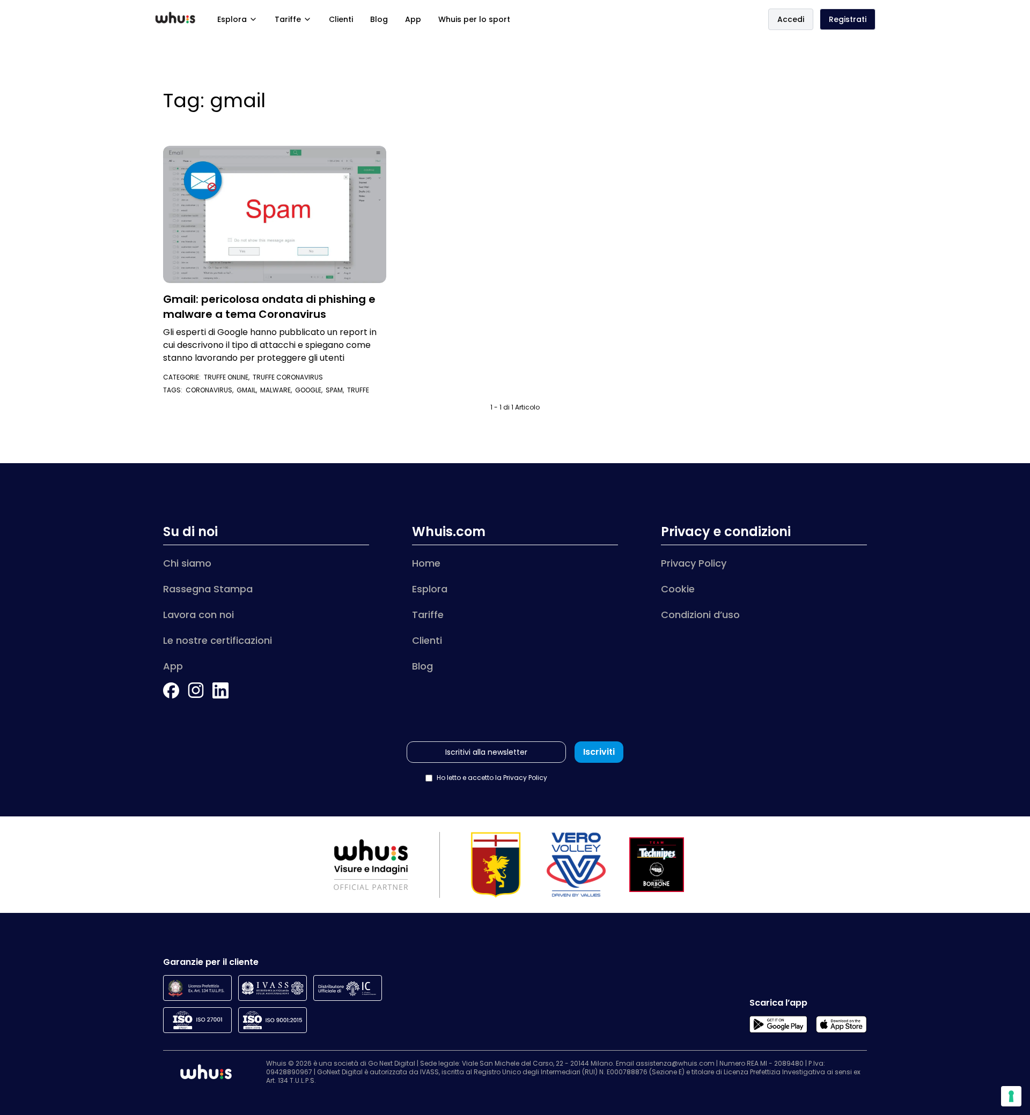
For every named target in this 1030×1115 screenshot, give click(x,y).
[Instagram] (196, 690)
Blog (379, 19)
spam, (336, 390)
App (413, 19)
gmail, (248, 390)
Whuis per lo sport (474, 19)
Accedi (790, 19)
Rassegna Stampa (208, 589)
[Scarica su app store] (841, 1024)
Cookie (678, 589)
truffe (358, 390)
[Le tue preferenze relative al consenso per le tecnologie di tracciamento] (1011, 1096)
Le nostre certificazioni (217, 640)
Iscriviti (599, 752)
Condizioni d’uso (700, 614)
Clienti (341, 19)
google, (310, 390)
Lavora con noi (198, 614)
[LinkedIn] (220, 690)
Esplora (232, 19)
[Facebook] (171, 690)
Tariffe (288, 19)
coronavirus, (211, 390)
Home (426, 563)
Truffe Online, (228, 377)
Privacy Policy (693, 563)
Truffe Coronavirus (288, 377)
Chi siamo (187, 563)
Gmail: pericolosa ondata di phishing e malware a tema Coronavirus (269, 307)
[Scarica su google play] (778, 1024)
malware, (277, 390)
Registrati (847, 19)
